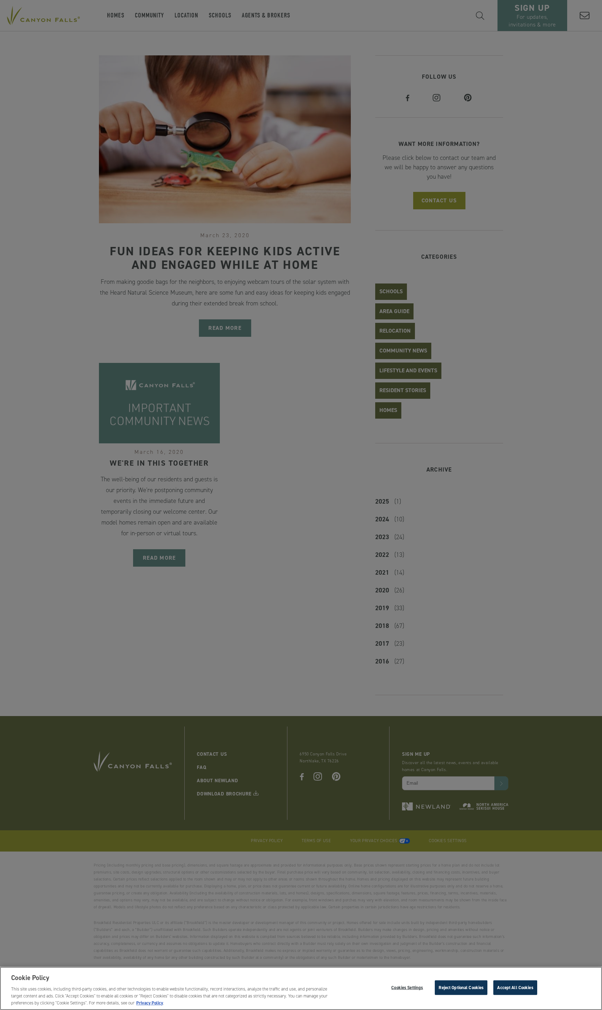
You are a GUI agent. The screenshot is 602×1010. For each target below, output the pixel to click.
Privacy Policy (149, 1002)
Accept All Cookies (515, 987)
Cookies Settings (407, 987)
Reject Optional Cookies (461, 987)
